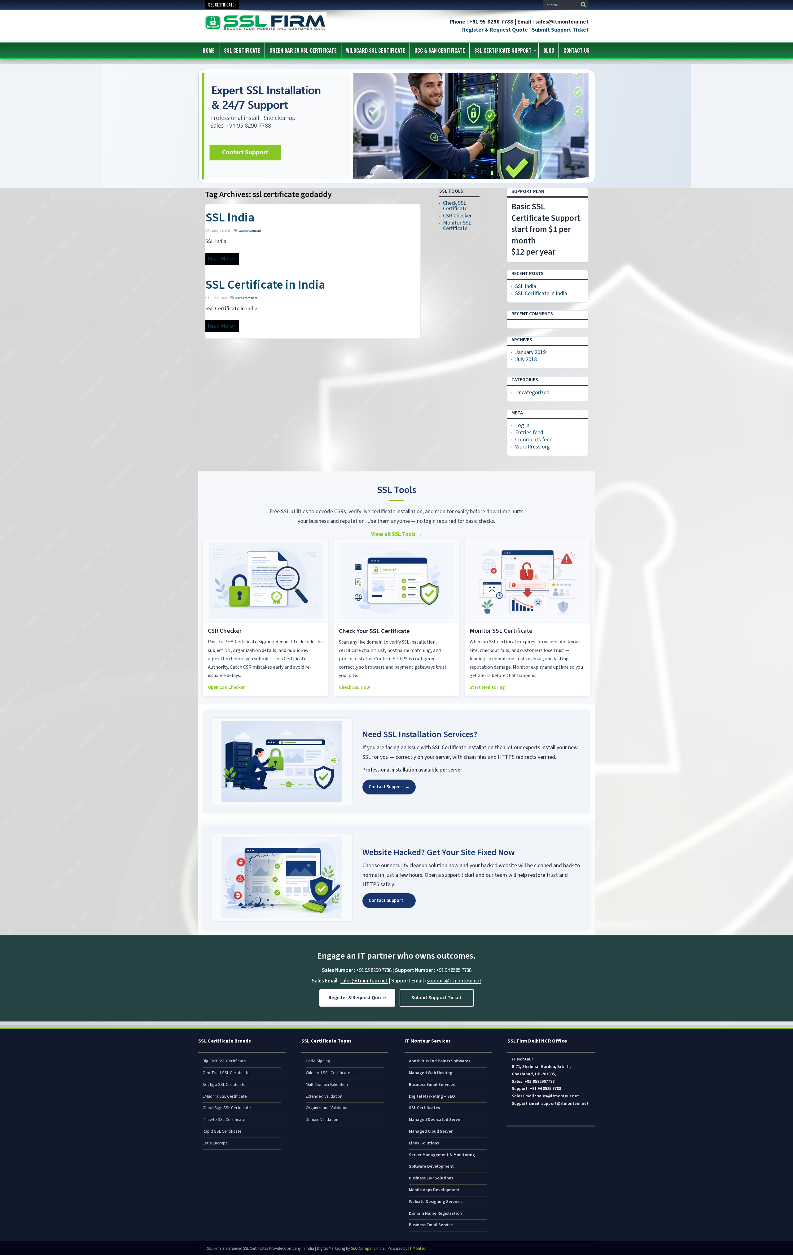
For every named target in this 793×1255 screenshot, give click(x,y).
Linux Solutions (424, 1143)
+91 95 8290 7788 (374, 970)
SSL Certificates (424, 1108)
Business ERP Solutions (431, 1178)
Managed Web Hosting (430, 1073)
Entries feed (529, 432)
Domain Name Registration (435, 1213)
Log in (522, 425)
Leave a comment (250, 231)
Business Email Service (431, 1225)
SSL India (230, 217)
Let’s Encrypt (215, 1143)
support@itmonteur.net (454, 981)
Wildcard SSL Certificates (329, 1073)
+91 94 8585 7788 (453, 970)
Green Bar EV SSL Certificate (303, 50)
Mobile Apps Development (434, 1190)
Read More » (222, 259)
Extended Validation (324, 1096)
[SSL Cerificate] (265, 30)
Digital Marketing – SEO (432, 1096)
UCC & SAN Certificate (439, 50)
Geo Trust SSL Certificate (226, 1073)
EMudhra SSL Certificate (225, 1096)
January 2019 (530, 352)
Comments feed (534, 440)
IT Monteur (417, 1248)
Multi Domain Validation (327, 1085)
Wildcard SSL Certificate (375, 50)
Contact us (576, 50)
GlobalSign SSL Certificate (227, 1108)
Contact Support (389, 787)
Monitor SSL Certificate (457, 225)
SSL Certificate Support (503, 50)
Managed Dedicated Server (435, 1120)
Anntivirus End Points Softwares (439, 1061)
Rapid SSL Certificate (222, 1131)
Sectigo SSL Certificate (224, 1085)
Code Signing (318, 1061)
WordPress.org (532, 447)
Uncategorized (532, 392)
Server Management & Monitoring (442, 1155)
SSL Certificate (242, 50)
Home (209, 50)
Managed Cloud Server (431, 1131)
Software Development (431, 1166)
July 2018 (526, 359)
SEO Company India (368, 1248)
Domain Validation (322, 1120)
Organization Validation (327, 1108)
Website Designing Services (435, 1202)
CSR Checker (457, 216)
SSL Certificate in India (265, 285)
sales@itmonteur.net (364, 981)
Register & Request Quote (495, 30)
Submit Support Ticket (560, 30)
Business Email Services (432, 1085)
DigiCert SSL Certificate (224, 1061)
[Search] (583, 4)
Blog (548, 50)
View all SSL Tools (396, 534)
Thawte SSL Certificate (224, 1120)
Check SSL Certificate (455, 205)
